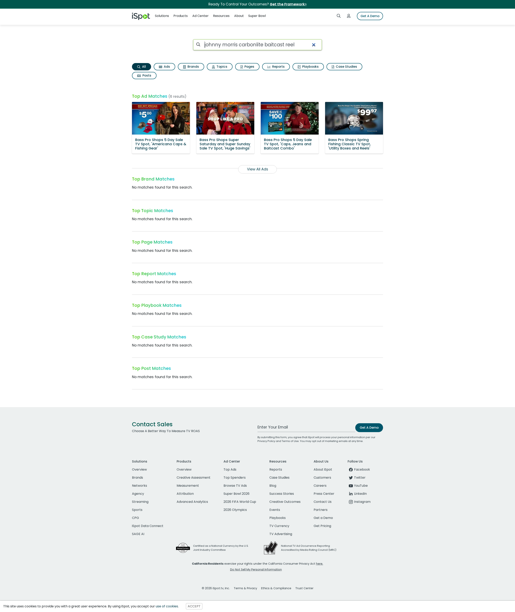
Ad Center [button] (200, 15)
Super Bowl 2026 (236, 493)
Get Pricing (322, 526)
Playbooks (310, 66)
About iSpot (323, 469)
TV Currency (279, 526)
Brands (193, 66)
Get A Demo (369, 16)
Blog (272, 485)
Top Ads (230, 469)
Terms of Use (290, 441)
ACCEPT (194, 606)
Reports (278, 66)
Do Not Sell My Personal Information (256, 569)
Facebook (362, 469)
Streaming (140, 501)
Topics (221, 66)
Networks (139, 485)
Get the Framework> (288, 4)
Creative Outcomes (285, 501)
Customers (322, 477)
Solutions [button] (162, 15)
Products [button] (180, 15)
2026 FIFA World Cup (240, 501)
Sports (137, 509)
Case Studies (346, 66)
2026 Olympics (235, 509)
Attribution (185, 493)
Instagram (362, 501)
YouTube (361, 485)
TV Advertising (280, 534)
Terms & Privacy (245, 588)
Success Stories (281, 493)
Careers (320, 485)
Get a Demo (323, 518)
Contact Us (323, 501)
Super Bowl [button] (257, 15)
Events (274, 509)
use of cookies (167, 606)
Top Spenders (235, 477)
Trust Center (304, 588)
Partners (321, 509)
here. (319, 564)
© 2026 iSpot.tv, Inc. (216, 588)
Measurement (188, 485)
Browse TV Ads (235, 485)
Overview (139, 469)
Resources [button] (221, 15)
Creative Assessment (193, 477)
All (143, 66)
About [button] (239, 15)
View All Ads (257, 169)
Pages (249, 66)
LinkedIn (360, 493)
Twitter (360, 477)
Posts (146, 75)
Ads (166, 66)
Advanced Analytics (192, 501)
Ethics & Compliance (276, 588)
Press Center (324, 493)
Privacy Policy (266, 441)
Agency (138, 493)
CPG (135, 518)
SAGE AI (138, 534)
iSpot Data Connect (147, 526)
